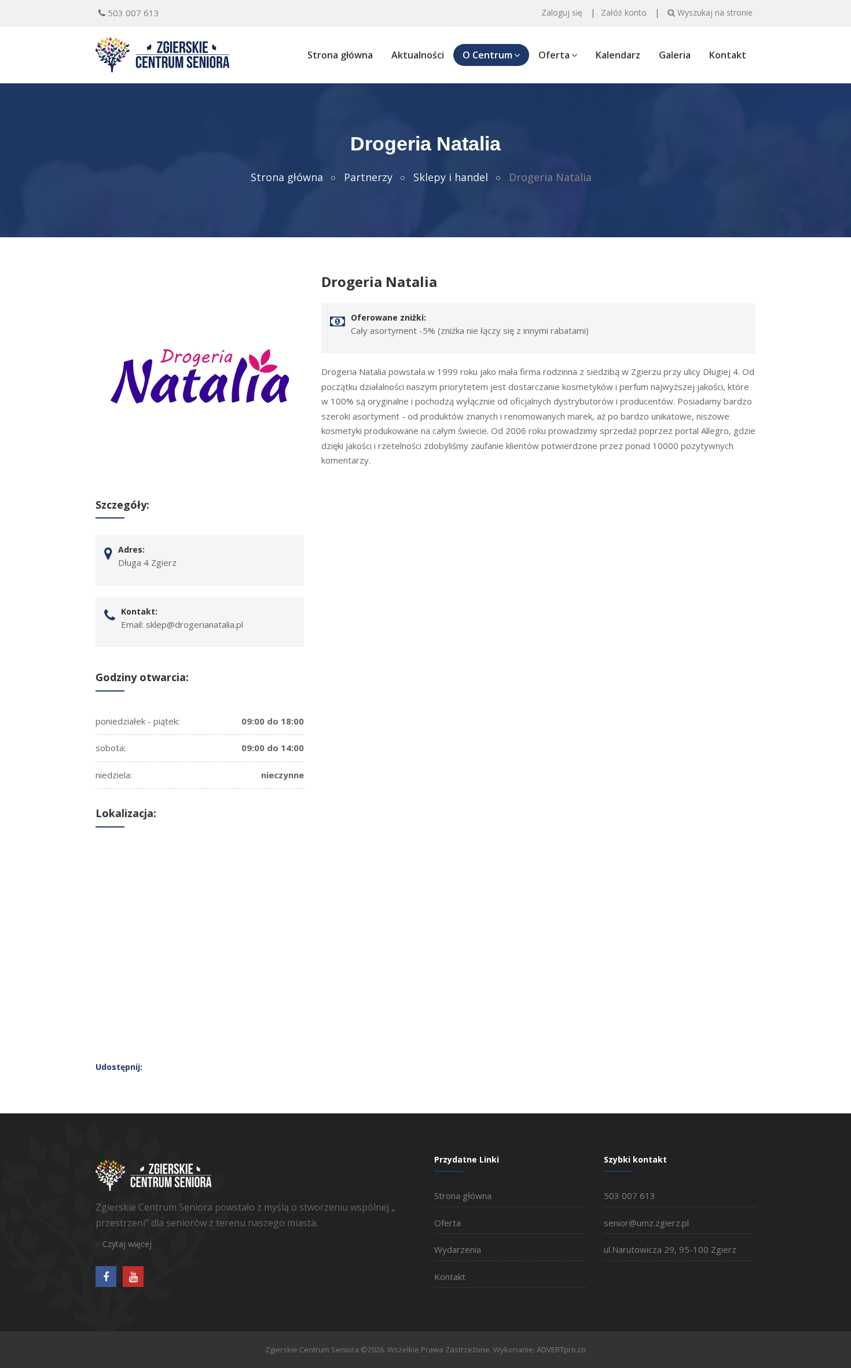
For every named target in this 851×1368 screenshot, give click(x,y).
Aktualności (417, 55)
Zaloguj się (561, 12)
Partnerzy (368, 177)
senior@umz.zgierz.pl (646, 1223)
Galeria (675, 55)
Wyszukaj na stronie (714, 12)
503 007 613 (133, 13)
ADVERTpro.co (561, 1349)
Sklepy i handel (450, 177)
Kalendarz (618, 55)
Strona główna (340, 55)
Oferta (554, 55)
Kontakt (727, 55)
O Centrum (487, 55)
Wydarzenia (457, 1249)
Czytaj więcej (126, 1243)
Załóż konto (624, 12)
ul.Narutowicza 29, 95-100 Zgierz (670, 1249)
